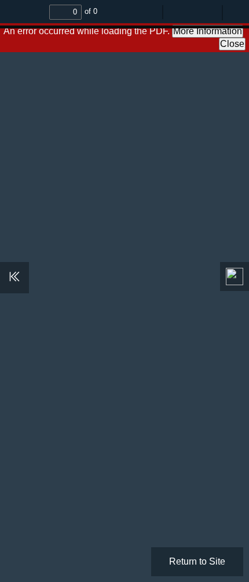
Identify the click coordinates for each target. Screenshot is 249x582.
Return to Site (197, 561)
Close (232, 44)
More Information (207, 31)
